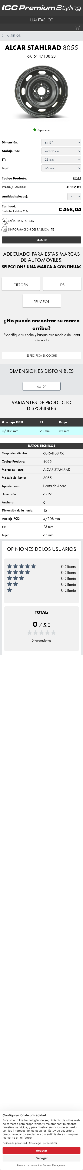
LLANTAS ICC (41, 20)
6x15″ (41, 386)
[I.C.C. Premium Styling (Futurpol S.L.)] (41, 8)
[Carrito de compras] (77, 27)
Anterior (14, 35)
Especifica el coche (41, 355)
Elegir (42, 240)
